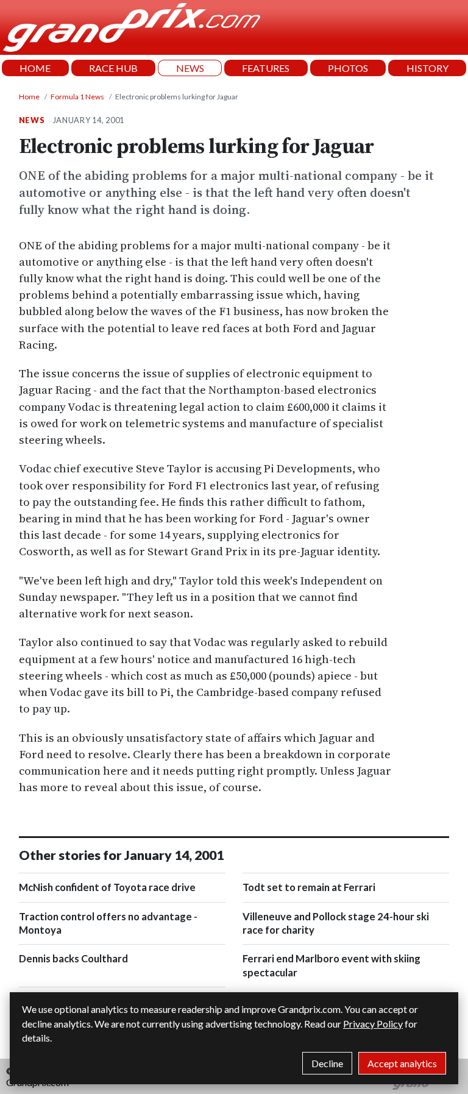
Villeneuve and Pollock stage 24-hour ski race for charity (336, 923)
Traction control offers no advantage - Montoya (108, 923)
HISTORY (427, 68)
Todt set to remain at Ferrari (309, 887)
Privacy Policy (373, 1023)
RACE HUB (113, 68)
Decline (327, 1063)
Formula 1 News (77, 96)
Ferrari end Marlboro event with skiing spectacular (331, 965)
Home (29, 96)
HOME (35, 68)
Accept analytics (402, 1063)
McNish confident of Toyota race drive (107, 887)
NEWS (190, 68)
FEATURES (265, 68)
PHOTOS (348, 68)
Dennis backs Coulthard (73, 959)
